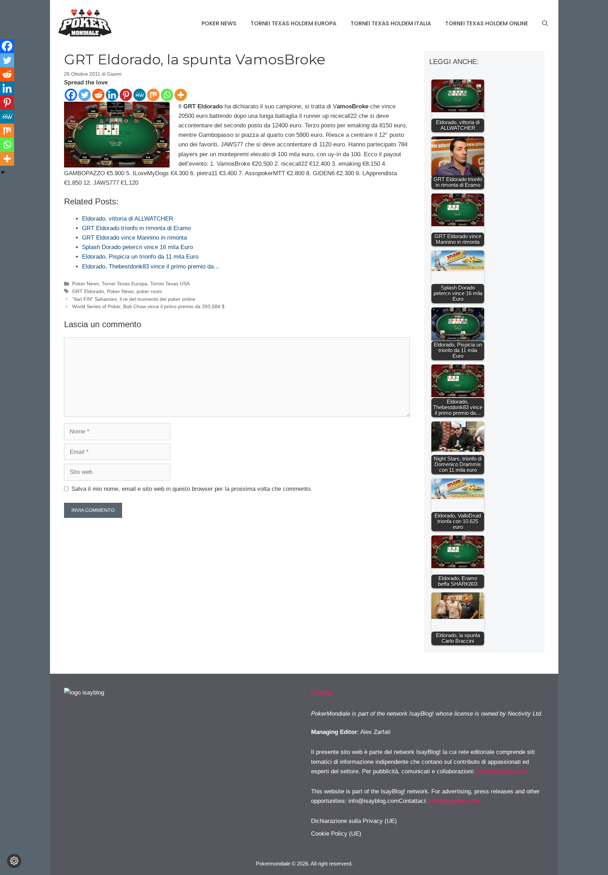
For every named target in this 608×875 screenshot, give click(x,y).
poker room (149, 291)
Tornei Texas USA (170, 283)
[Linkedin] (112, 95)
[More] (181, 95)
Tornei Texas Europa (124, 283)
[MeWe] (139, 95)
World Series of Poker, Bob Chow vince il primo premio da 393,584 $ (148, 306)
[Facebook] (71, 95)
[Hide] (3, 172)
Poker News (219, 23)
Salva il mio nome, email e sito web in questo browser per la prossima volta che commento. (191, 489)
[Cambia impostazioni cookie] (14, 861)
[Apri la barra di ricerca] (545, 23)
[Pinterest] (126, 95)
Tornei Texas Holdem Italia (390, 23)
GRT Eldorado (88, 291)
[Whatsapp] (167, 95)
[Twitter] (84, 95)
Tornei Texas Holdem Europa (293, 23)
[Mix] (153, 95)
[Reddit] (98, 95)
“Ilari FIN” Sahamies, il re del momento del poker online (133, 299)
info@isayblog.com (501, 771)
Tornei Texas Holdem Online (486, 23)
